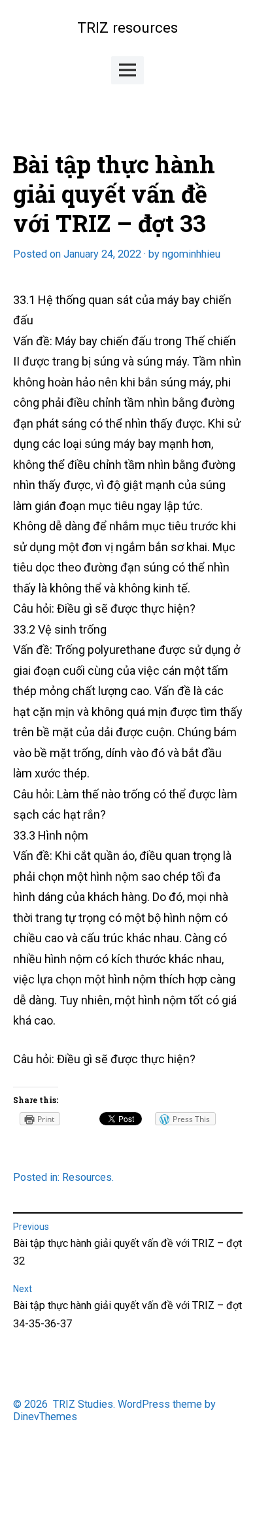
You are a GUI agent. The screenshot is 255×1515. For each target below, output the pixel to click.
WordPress (144, 1404)
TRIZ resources (127, 28)
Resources (87, 1177)
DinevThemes (45, 1416)
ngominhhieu (191, 254)
